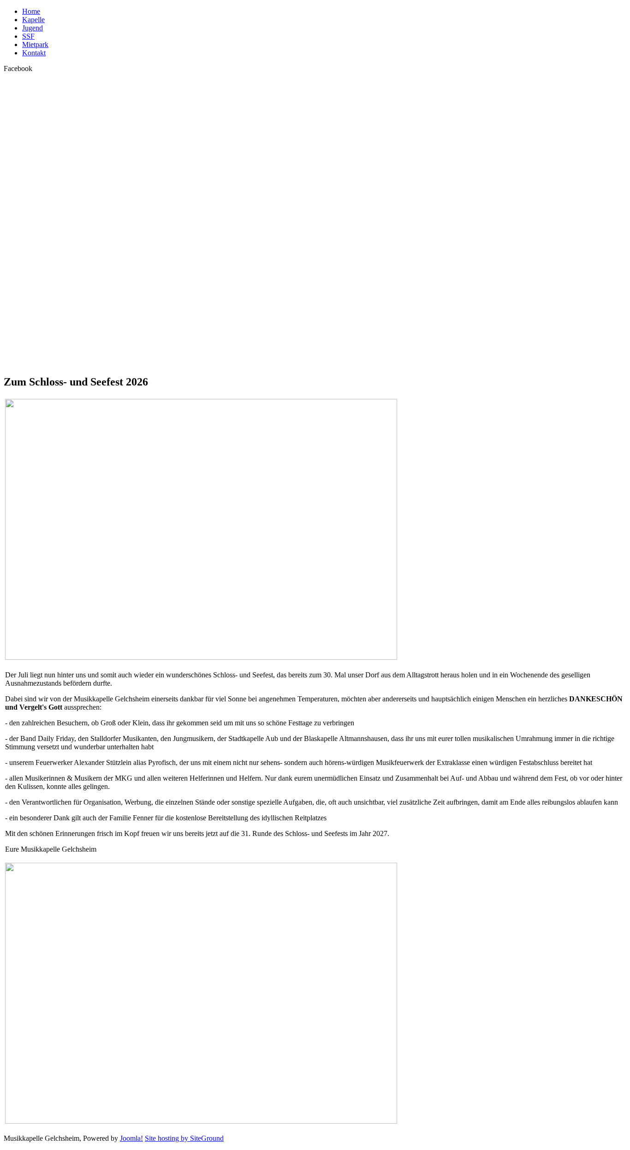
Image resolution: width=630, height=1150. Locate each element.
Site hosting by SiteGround (184, 1138)
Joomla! (131, 1138)
